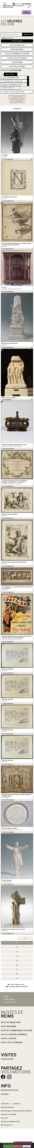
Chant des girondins (7, 669)
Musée (26, 12)
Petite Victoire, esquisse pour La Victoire (13, 929)
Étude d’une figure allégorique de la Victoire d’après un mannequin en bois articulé (16, 244)
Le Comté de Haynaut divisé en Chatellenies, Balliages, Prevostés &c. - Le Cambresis (15, 481)
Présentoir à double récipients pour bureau (14, 444)
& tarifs (9, 1090)
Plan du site (4, 1118)
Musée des (17, 45)
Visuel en (10, 70)
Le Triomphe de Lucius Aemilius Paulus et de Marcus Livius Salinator (17, 587)
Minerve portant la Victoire (9, 514)
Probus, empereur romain (9, 828)
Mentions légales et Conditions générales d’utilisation (16, 1111)
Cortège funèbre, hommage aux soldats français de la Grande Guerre (16, 795)
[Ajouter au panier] (31, 113)
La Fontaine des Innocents (9, 197)
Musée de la (17, 54)
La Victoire (5, 155)
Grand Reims (16, 1104)
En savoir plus (30, 6)
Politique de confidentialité (8, 1114)
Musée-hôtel (17, 66)
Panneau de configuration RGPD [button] (10, 1122)
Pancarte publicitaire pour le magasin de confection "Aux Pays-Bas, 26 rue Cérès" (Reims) (16, 637)
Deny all (18, 1146)
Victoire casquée (6, 880)
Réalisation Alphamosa (7, 1107)
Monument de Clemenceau (10, 343)
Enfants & (7, 1059)
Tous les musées (17, 41)
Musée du (17, 58)
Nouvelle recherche (18, 97)
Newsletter (5, 1094)
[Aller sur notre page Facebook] (3, 1077)
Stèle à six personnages (9, 397)
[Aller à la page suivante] (25, 938)
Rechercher (27, 34)
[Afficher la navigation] (4, 4)
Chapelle (17, 62)
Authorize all (9, 1146)
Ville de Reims (5, 1104)
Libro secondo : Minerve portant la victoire (14, 562)
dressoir (4, 287)
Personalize (26, 1146)
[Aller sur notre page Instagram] (9, 1077)
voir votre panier (18, 101)
